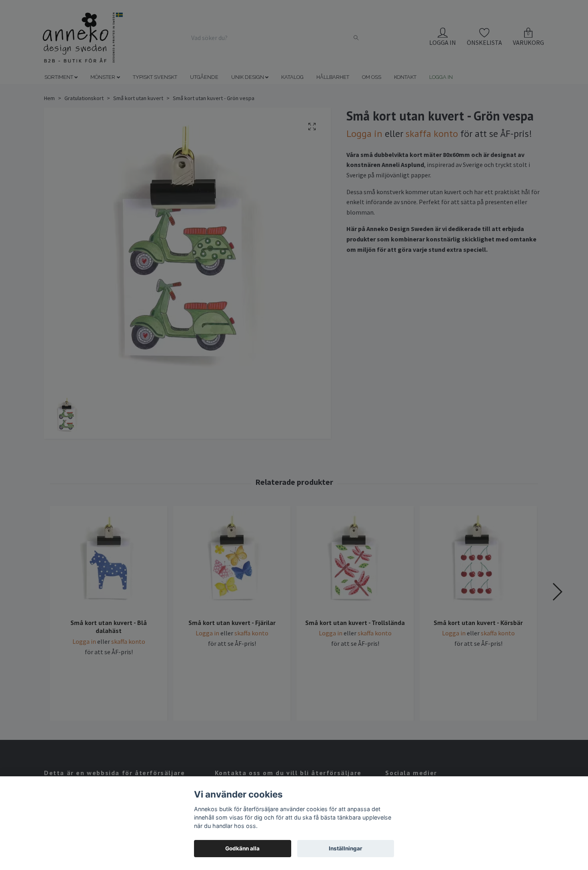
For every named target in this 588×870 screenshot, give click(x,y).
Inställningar (345, 848)
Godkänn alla (242, 848)
